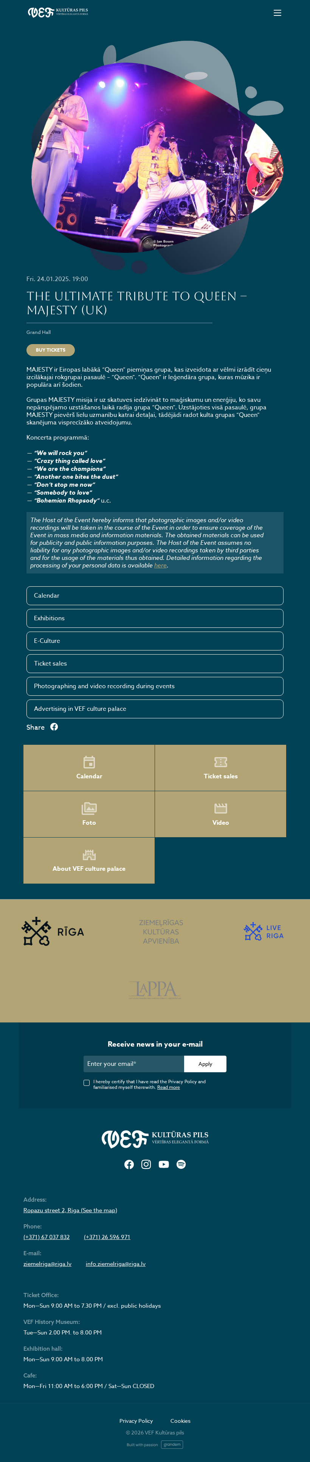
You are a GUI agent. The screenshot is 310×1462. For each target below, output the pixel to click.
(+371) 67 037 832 (46, 1237)
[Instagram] (146, 1165)
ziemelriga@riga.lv (47, 1264)
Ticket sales (50, 663)
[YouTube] (164, 1165)
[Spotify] (181, 1165)
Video (220, 822)
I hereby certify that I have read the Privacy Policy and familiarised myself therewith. (149, 1084)
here (160, 565)
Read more (168, 1087)
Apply (205, 1063)
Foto (89, 822)
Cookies (180, 1420)
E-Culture (47, 641)
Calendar (46, 595)
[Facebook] (129, 1165)
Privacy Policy (136, 1420)
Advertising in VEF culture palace (80, 708)
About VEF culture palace (89, 868)
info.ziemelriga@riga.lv (116, 1264)
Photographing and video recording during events (104, 686)
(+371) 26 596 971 (107, 1237)
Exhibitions (49, 618)
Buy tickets (50, 350)
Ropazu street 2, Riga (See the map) (70, 1210)
